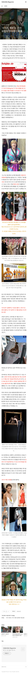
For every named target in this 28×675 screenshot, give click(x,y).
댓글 (2, 641)
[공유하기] (6, 611)
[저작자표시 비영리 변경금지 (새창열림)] (19, 611)
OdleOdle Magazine (8, 2)
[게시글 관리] (8, 611)
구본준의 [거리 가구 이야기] (7, 672)
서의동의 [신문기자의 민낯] (7, 669)
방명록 (5, 6)
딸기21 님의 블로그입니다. (9, 650)
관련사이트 (4, 666)
